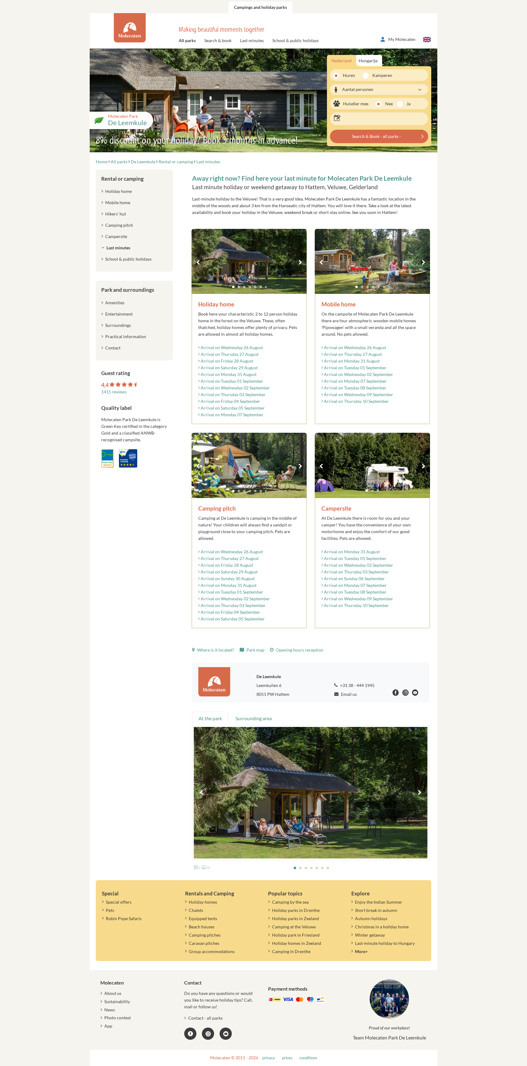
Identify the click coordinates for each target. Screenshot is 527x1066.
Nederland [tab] (342, 60)
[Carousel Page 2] (239, 287)
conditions (308, 1058)
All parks (187, 40)
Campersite (116, 236)
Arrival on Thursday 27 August (229, 354)
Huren (349, 75)
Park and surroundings (127, 290)
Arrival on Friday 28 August (226, 360)
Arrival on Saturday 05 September (232, 407)
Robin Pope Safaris (124, 918)
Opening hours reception (299, 649)
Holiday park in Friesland (296, 935)
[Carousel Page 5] (255, 287)
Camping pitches (204, 935)
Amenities (114, 302)
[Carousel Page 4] (250, 287)
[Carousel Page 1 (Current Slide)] (233, 287)
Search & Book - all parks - (376, 136)
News (109, 1009)
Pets (110, 910)
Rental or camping (122, 178)
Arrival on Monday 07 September (232, 414)
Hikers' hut (115, 213)
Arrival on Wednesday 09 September (358, 394)
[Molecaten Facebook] (396, 693)
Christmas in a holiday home (382, 926)
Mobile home (117, 202)
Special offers (118, 902)
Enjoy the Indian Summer (378, 902)
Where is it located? (215, 649)
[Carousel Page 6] (261, 287)
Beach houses (201, 926)
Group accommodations (212, 951)
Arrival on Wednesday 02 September (235, 387)
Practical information (125, 336)
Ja (408, 103)
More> (361, 951)
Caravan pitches (204, 943)
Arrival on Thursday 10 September (356, 401)
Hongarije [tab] (368, 60)
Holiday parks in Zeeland (295, 918)
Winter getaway (370, 935)
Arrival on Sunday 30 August (227, 578)
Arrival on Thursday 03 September (233, 394)
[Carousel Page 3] (244, 287)
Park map (255, 649)
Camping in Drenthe (291, 951)
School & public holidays (295, 40)
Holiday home (118, 191)
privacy (268, 1058)
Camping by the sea (290, 902)
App (108, 1025)
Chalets (196, 910)
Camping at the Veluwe (294, 926)
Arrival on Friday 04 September (230, 401)
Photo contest (117, 1017)
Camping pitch (119, 225)
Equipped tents (203, 918)
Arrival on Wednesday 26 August (231, 347)
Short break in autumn (376, 910)
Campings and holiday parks (260, 7)
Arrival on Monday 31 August (228, 374)
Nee (389, 103)
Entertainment (119, 313)
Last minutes (252, 40)
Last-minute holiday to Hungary (385, 943)
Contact (112, 347)
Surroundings (118, 325)
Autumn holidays (371, 918)
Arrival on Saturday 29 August (229, 367)
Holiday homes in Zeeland (296, 943)
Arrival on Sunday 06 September (354, 578)
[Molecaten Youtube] (415, 693)
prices (287, 1058)
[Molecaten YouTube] (226, 1034)
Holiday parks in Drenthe (296, 910)
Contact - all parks (205, 1018)
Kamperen (380, 75)
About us (112, 993)
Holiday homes (203, 902)
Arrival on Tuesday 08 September (354, 387)
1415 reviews (114, 391)
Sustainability (117, 1001)
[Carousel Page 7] (266, 287)
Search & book (217, 40)
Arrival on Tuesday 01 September (231, 381)
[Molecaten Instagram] (405, 693)
